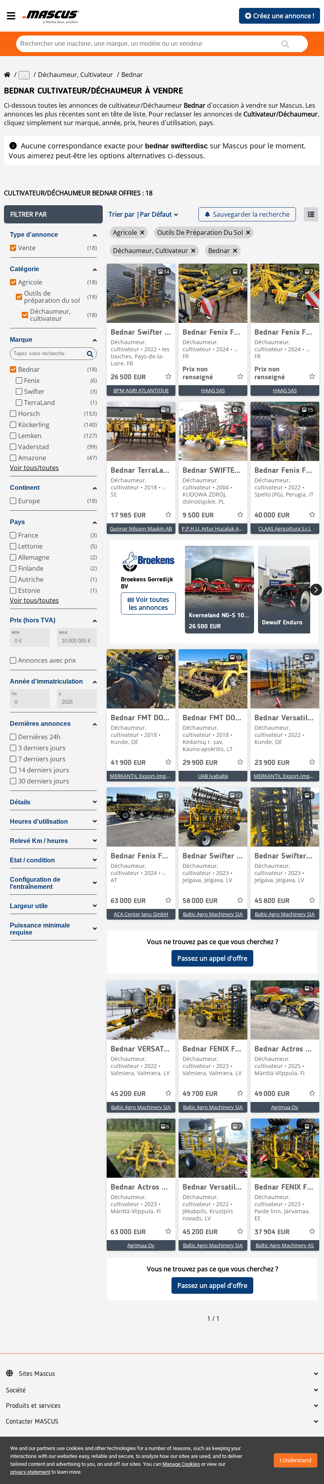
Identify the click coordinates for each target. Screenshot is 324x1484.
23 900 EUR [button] (272, 762)
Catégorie (24, 269)
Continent (25, 487)
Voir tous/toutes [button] (34, 467)
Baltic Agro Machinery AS (285, 1245)
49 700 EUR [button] (200, 1094)
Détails (20, 802)
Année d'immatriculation (46, 681)
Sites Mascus (37, 1373)
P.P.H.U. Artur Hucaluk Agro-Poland (223, 528)
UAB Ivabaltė (213, 775)
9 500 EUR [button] (198, 515)
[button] (53, 214)
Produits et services (33, 1405)
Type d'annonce (34, 234)
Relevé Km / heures (39, 841)
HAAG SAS (213, 390)
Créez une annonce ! (283, 15)
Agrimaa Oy (284, 1107)
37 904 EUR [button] (272, 1232)
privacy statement (30, 1472)
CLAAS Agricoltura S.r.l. (284, 528)
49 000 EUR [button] (272, 1094)
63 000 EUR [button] (128, 901)
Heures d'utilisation (39, 821)
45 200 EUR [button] (128, 1094)
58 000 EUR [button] (200, 901)
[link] (141, 293)
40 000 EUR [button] (272, 515)
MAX (63, 632)
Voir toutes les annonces (149, 603)
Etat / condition (32, 860)
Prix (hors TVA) (32, 620)
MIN (15, 632)
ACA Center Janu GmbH (141, 914)
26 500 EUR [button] (128, 377)
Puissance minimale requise (40, 929)
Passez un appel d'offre (212, 958)
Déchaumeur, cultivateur (75, 74)
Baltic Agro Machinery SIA (213, 914)
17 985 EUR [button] (128, 515)
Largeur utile (29, 906)
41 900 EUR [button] (128, 762)
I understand (295, 1460)
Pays (17, 522)
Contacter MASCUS (32, 1421)
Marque (21, 339)
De (14, 693)
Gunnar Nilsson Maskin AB (141, 528)
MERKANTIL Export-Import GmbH (150, 775)
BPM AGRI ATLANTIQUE (141, 390)
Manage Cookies (181, 1464)
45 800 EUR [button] (272, 901)
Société (16, 1390)
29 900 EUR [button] (200, 762)
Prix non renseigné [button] (198, 373)
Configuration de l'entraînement (35, 883)
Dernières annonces (40, 723)
